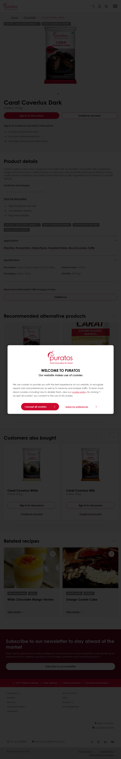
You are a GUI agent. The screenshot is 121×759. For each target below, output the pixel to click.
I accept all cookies (35, 406)
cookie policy (79, 392)
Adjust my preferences (77, 406)
